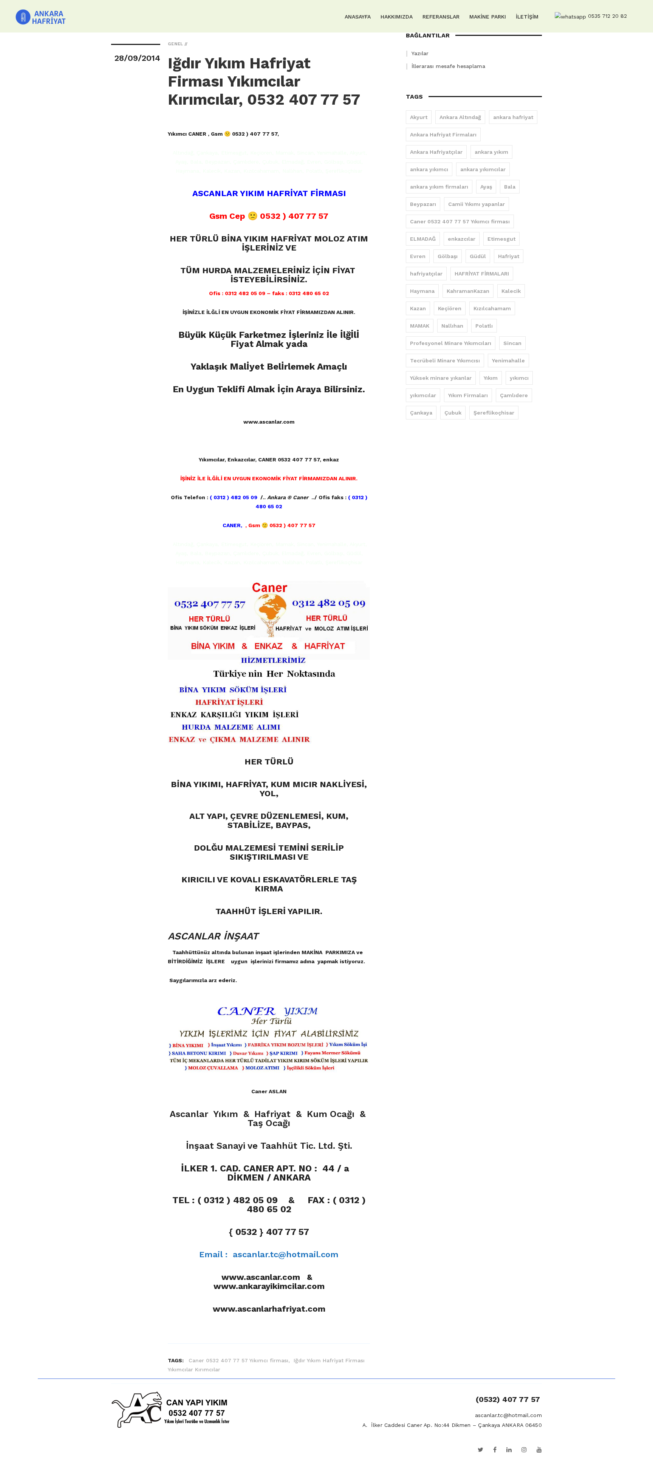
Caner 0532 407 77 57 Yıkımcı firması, (240, 1360)
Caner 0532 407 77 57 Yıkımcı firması (460, 221)
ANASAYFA (358, 17)
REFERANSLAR (441, 17)
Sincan (512, 343)
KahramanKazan (468, 291)
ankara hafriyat (513, 117)
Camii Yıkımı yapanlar (476, 204)
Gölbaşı (448, 256)
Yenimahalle (508, 360)
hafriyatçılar (426, 274)
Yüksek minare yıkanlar (441, 378)
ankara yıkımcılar (483, 169)
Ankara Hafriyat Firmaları (443, 135)
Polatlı (484, 326)
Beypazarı (423, 204)
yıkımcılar (423, 395)
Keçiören (449, 308)
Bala (509, 187)
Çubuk (452, 413)
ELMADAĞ (423, 239)
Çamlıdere (514, 395)
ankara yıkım (491, 152)
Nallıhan (452, 326)
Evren (418, 256)
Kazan (418, 308)
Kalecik (511, 291)
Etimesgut (501, 239)
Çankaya (421, 413)
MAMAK (419, 326)
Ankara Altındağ (460, 117)
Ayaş (486, 187)
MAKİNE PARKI (487, 17)
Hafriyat (508, 256)
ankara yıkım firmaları (439, 187)
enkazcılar (461, 239)
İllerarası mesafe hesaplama (448, 66)
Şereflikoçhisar (494, 413)
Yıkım (491, 378)
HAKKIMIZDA (397, 17)
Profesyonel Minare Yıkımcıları (450, 343)
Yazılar (420, 53)
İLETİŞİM (527, 17)
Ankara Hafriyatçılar (436, 152)
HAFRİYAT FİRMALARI (482, 274)
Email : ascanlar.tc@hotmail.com (269, 1254)
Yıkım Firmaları (468, 395)
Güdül (478, 256)
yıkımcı (519, 378)
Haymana (422, 291)
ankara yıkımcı (429, 169)
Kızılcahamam (492, 308)
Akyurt (418, 117)
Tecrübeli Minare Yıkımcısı (445, 360)
